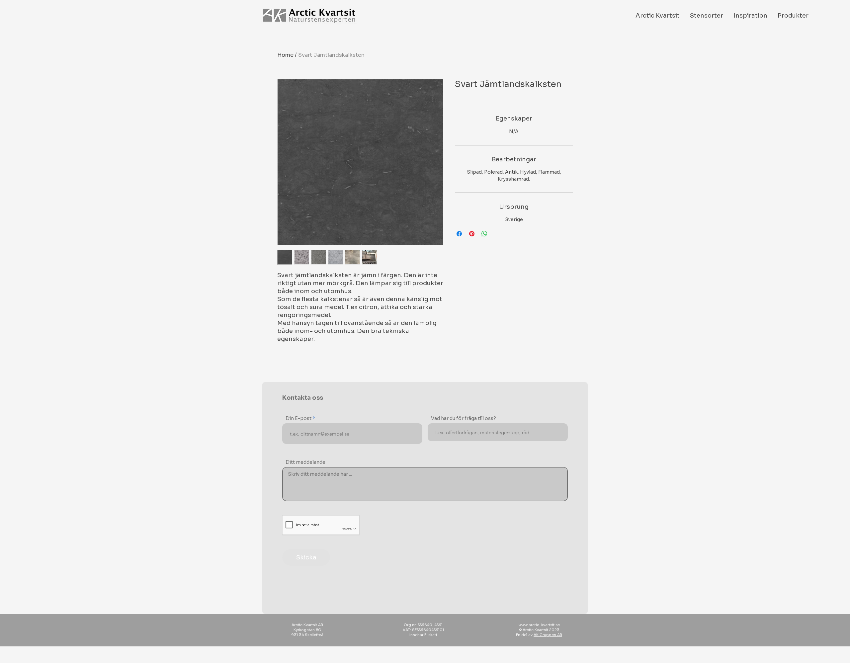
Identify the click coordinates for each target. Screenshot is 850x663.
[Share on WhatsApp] (484, 234)
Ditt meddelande (305, 462)
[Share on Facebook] (459, 234)
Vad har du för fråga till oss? (463, 418)
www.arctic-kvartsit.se (539, 624)
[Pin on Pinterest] (472, 234)
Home (285, 54)
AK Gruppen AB (548, 634)
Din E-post (298, 418)
